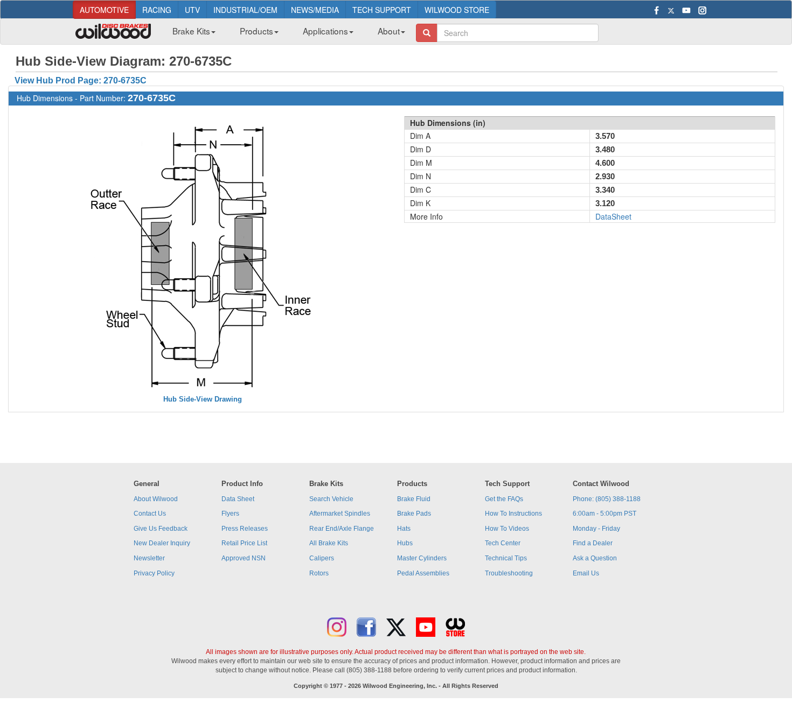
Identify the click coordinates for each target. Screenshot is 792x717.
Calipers (321, 558)
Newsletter (149, 558)
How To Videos (507, 528)
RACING (156, 9)
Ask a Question (595, 558)
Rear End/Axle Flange (341, 528)
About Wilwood (156, 499)
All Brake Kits (328, 543)
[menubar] (284, 34)
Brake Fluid (413, 499)
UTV (192, 9)
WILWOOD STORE (457, 9)
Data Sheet (237, 499)
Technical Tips (506, 558)
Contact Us (150, 513)
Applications (325, 31)
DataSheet (613, 216)
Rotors (319, 573)
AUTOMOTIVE (104, 9)
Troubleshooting (509, 573)
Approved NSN (243, 558)
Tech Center (502, 543)
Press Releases (244, 528)
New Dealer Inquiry (162, 543)
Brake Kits (191, 31)
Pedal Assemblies (423, 573)
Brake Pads (414, 513)
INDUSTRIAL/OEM (245, 9)
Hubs (405, 543)
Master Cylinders (422, 558)
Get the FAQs (504, 499)
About (389, 31)
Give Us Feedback (160, 528)
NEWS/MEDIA (315, 9)
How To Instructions (513, 513)
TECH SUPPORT (381, 9)
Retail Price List (244, 543)
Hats (404, 528)
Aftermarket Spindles (339, 513)
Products (256, 31)
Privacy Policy (154, 573)
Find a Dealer (593, 543)
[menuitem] (190, 34)
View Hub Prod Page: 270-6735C (81, 80)
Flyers (230, 513)
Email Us (586, 573)
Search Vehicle (331, 499)
